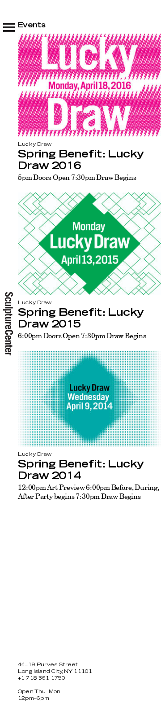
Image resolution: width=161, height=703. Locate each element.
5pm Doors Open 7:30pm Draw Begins (77, 177)
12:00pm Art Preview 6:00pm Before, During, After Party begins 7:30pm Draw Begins (88, 491)
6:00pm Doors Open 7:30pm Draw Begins (82, 336)
